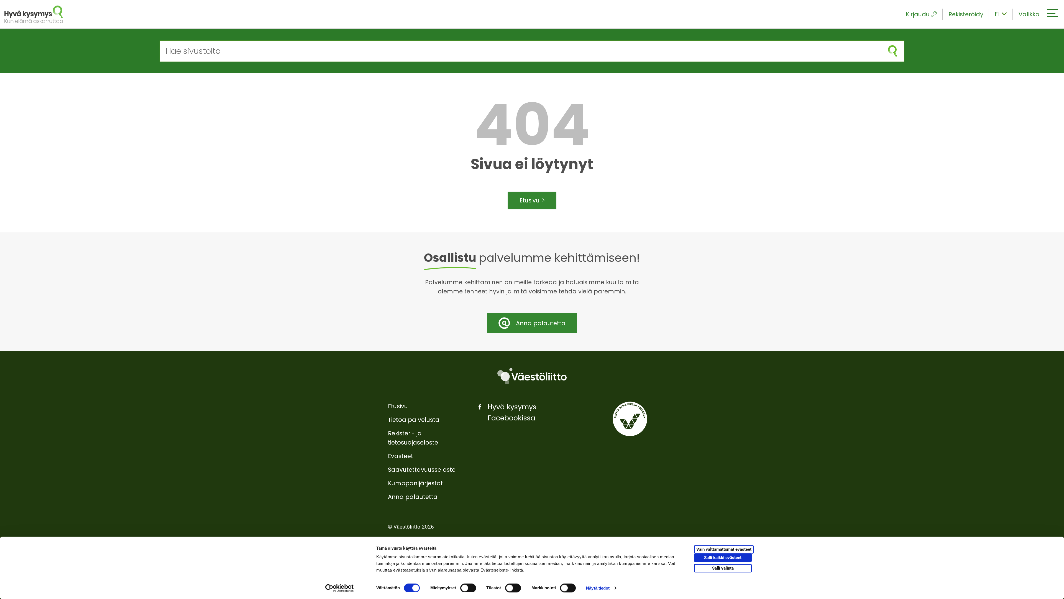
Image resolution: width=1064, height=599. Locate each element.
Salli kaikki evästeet (722, 557)
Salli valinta (723, 568)
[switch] (468, 587)
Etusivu (529, 200)
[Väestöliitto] (532, 376)
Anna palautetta (413, 497)
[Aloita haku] (892, 51)
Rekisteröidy (965, 14)
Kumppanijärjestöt (415, 483)
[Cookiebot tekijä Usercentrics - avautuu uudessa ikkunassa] (339, 588)
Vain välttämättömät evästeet (723, 549)
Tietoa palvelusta (413, 420)
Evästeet (400, 456)
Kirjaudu (918, 14)
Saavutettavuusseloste (422, 470)
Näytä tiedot (598, 588)
